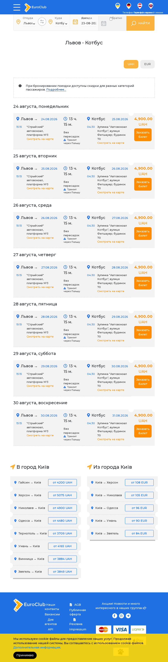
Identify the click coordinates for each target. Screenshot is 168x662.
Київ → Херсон (121, 482)
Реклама (75, 624)
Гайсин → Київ (45, 482)
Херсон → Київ (45, 495)
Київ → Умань (120, 521)
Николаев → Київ (45, 508)
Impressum (75, 629)
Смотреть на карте (40, 138)
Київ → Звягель (120, 533)
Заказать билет (143, 135)
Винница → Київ (45, 559)
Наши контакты (50, 607)
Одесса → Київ (45, 521)
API (50, 629)
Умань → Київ (45, 546)
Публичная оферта (75, 612)
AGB (77, 605)
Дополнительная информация (36, 647)
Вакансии (50, 614)
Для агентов (50, 622)
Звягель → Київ (45, 571)
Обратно (116, 19)
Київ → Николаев (121, 495)
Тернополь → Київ (45, 533)
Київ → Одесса (120, 508)
